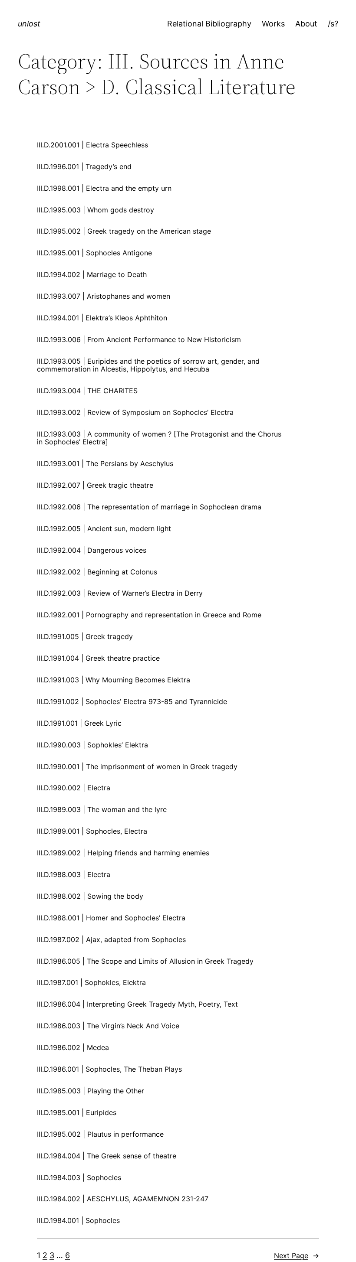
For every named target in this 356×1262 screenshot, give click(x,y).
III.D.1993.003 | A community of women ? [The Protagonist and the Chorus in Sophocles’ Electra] (159, 438)
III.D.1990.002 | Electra (73, 788)
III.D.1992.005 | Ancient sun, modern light (104, 528)
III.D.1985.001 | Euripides (76, 1112)
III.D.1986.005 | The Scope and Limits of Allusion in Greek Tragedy (145, 961)
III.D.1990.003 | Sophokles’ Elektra (92, 745)
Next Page (296, 1255)
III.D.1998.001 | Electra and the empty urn (104, 188)
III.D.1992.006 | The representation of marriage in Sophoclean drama (149, 507)
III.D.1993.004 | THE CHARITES (87, 391)
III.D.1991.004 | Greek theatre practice (98, 658)
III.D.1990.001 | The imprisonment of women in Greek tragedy (137, 766)
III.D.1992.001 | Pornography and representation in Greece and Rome (149, 615)
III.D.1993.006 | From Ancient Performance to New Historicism (139, 339)
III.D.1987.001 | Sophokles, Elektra (91, 982)
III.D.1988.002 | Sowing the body (90, 896)
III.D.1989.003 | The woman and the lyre (102, 809)
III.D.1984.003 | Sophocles (79, 1177)
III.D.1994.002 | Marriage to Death (92, 274)
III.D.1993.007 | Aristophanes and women (103, 296)
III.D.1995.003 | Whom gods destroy (95, 210)
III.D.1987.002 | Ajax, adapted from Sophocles (111, 939)
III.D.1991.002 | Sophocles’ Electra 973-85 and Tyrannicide (132, 701)
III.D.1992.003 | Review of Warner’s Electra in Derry (120, 593)
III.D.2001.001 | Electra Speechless (92, 145)
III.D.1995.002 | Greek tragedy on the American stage (124, 231)
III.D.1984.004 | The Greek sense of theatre (106, 1156)
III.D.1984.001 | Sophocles (78, 1220)
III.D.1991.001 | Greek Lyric (79, 723)
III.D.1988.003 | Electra (73, 874)
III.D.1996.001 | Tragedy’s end (84, 166)
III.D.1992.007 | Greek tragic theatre (95, 485)
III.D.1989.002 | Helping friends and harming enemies (123, 853)
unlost (29, 23)
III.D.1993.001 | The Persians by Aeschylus (105, 463)
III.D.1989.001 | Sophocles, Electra (92, 831)
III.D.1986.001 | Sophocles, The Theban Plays (109, 1069)
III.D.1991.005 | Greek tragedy (85, 636)
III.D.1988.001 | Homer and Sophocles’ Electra (111, 918)
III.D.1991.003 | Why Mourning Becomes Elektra (113, 680)
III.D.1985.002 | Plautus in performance (100, 1134)
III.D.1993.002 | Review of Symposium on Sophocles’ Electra (135, 412)
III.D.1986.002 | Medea (73, 1047)
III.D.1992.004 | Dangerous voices (91, 550)
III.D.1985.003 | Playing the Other (90, 1091)
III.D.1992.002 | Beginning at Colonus (97, 572)
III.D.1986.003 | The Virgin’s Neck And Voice (108, 1026)
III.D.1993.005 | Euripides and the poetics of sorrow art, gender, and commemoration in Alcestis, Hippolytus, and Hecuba (148, 365)
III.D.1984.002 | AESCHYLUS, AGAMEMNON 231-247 (122, 1199)
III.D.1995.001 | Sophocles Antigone (94, 253)
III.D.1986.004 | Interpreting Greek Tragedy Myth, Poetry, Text (137, 1004)
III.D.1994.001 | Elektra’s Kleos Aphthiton (102, 318)
